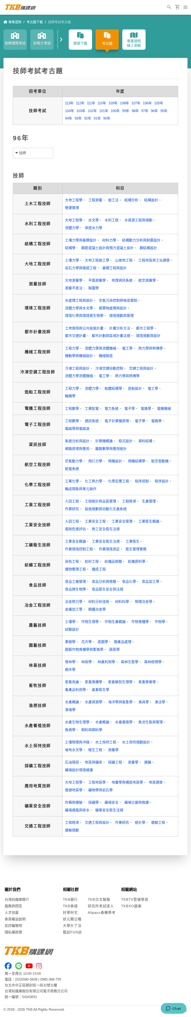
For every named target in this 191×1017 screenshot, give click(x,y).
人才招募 (12, 913)
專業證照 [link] (14, 22)
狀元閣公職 (72, 919)
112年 (80, 103)
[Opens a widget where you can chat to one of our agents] (173, 1009)
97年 (144, 111)
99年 (125, 111)
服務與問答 (13, 906)
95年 (163, 111)
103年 (80, 111)
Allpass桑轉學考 (102, 913)
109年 (113, 103)
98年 (135, 111)
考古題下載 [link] (35, 22)
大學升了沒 (72, 926)
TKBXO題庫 (131, 906)
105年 (158, 103)
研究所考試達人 (101, 906)
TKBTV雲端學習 (134, 899)
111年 (91, 103)
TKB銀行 (70, 899)
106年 (147, 103)
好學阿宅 (70, 913)
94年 (68, 118)
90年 (106, 118)
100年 (115, 111)
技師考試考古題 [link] (59, 22)
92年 (87, 118)
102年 (92, 111)
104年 (69, 111)
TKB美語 (70, 906)
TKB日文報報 (99, 899)
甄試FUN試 (72, 932)
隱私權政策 (13, 932)
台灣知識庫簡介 (17, 899)
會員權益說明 (15, 919)
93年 (78, 118)
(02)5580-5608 (26, 979)
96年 (154, 111)
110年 (102, 103)
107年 (135, 103)
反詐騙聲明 (13, 926)
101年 (103, 111)
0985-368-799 (50, 979)
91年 (97, 118)
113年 (69, 103)
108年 (124, 103)
